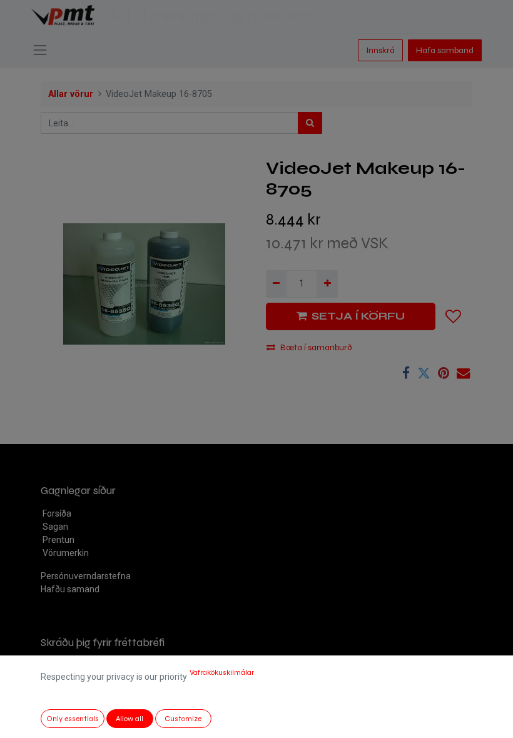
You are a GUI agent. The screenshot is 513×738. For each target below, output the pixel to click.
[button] (453, 316)
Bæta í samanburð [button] (316, 347)
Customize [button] (183, 718)
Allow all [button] (129, 718)
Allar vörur (70, 94)
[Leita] (310, 123)
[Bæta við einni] (327, 283)
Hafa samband (445, 50)
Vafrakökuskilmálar (222, 672)
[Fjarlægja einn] (276, 283)
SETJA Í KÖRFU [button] (358, 316)
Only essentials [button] (72, 718)
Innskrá (380, 50)
